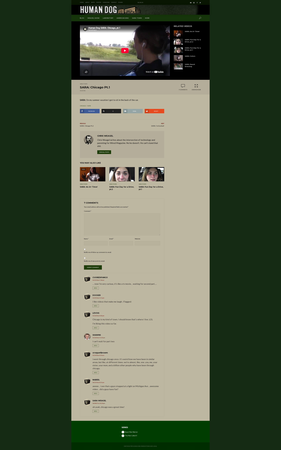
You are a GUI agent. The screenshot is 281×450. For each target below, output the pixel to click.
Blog (82, 18)
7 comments (183, 89)
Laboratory (108, 18)
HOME (82, 2)
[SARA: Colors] (178, 58)
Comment (87, 211)
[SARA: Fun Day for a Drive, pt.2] (178, 42)
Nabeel (96, 380)
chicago (83, 106)
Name (86, 239)
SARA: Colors (190, 56)
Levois (96, 313)
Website (137, 239)
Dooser (97, 295)
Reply (95, 288)
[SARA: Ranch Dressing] (178, 66)
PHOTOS (98, 2)
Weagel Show (93, 18)
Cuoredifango (100, 277)
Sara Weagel (99, 401)
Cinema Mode (196, 89)
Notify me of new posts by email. (94, 261)
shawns (97, 335)
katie (89, 106)
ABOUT (87, 2)
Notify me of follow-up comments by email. (97, 252)
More (147, 18)
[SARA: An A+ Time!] (178, 33)
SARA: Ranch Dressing (190, 65)
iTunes (120, 2)
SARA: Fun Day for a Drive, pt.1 (193, 49)
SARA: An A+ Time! (192, 31)
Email (111, 239)
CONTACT (114, 2)
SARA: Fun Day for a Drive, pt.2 (193, 41)
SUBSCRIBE (106, 2)
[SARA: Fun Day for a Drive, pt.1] (178, 50)
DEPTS (93, 2)
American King (123, 18)
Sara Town (137, 18)
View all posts (104, 152)
